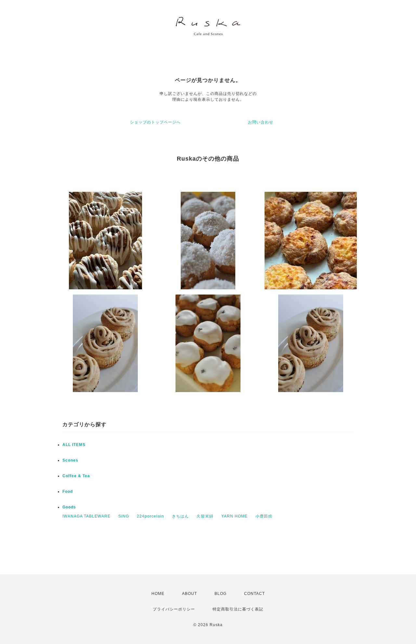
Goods (69, 507)
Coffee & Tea (76, 476)
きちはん (180, 516)
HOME (157, 593)
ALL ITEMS (73, 444)
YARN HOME (234, 516)
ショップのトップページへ (155, 122)
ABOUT (189, 593)
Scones (70, 460)
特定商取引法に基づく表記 (238, 609)
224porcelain (150, 516)
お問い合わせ (260, 122)
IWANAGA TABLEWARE (86, 516)
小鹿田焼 (263, 516)
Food (67, 491)
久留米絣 (205, 516)
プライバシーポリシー (174, 609)
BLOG (220, 593)
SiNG (123, 516)
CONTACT (254, 593)
